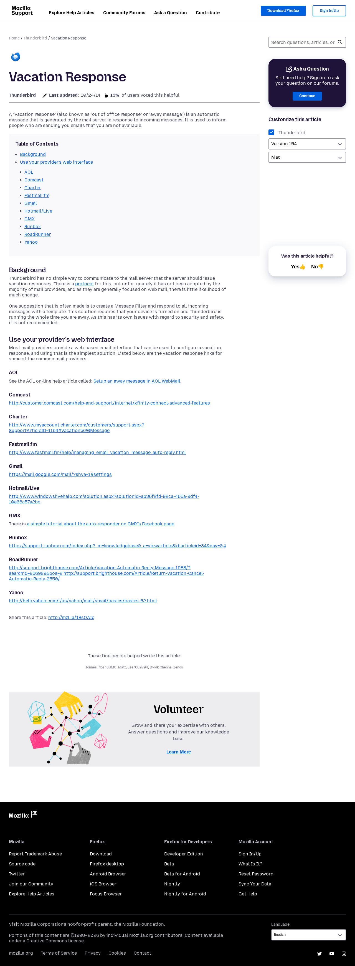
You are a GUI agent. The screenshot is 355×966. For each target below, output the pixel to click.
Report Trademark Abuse (35, 854)
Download (101, 854)
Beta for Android (182, 874)
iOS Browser (103, 884)
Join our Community (31, 884)
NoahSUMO (107, 667)
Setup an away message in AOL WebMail (136, 381)
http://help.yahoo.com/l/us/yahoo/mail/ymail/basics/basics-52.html (83, 600)
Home (14, 38)
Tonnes (91, 667)
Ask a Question (170, 12)
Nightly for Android (185, 894)
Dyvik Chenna (161, 667)
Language (280, 924)
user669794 (138, 667)
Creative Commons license (55, 940)
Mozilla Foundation (143, 924)
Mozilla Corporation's (43, 924)
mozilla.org (21, 953)
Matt (122, 667)
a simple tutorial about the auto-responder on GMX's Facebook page (100, 523)
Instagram (344, 954)
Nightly (172, 884)
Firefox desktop (107, 864)
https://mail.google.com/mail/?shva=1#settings (60, 474)
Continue (307, 96)
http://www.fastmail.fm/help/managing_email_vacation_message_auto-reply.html (97, 452)
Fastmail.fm (23, 444)
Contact (142, 953)
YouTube (331, 954)
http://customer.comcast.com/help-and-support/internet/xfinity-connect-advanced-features (109, 403)
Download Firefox (283, 10)
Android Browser (108, 874)
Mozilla (23, 815)
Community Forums (124, 12)
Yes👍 (298, 266)
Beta (169, 864)
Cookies (117, 953)
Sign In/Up (329, 10)
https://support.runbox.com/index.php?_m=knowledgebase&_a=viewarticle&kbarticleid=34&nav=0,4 (117, 545)
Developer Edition (183, 854)
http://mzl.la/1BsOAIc (71, 617)
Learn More (178, 752)
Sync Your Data (255, 884)
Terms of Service (59, 953)
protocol (84, 283)
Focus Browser (106, 894)
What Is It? (250, 864)
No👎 (317, 266)
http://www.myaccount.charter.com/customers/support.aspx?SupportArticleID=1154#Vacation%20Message (76, 427)
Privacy (93, 953)
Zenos (178, 667)
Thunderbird (35, 38)
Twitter (17, 874)
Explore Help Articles (71, 12)
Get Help (248, 894)
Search (340, 42)
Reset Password (256, 874)
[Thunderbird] (15, 57)
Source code (22, 864)
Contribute (208, 12)
